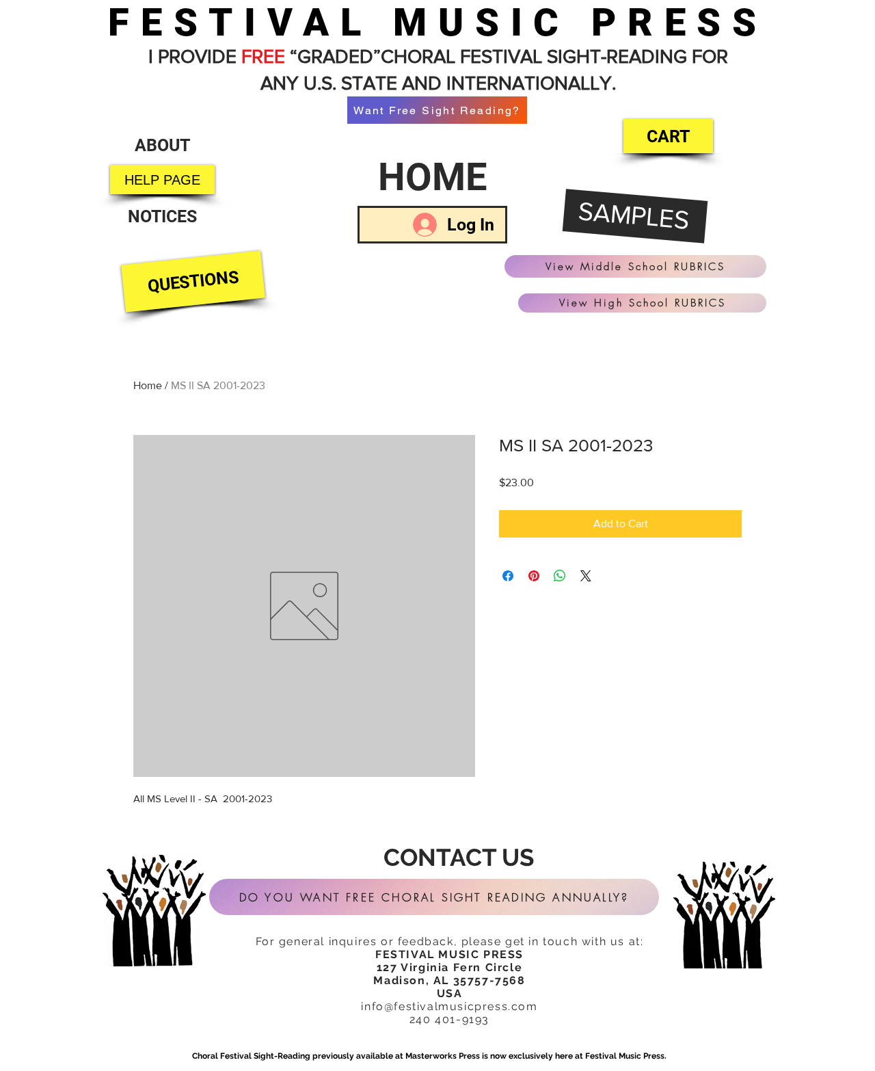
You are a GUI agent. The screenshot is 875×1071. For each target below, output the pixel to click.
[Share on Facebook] (508, 576)
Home (147, 385)
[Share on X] (586, 576)
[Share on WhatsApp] (560, 576)
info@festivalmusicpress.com (449, 1006)
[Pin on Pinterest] (534, 576)
